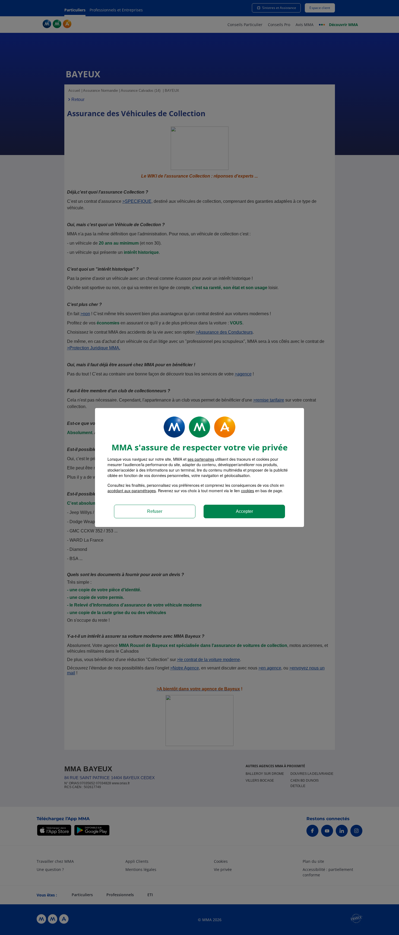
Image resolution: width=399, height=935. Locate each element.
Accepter (244, 511)
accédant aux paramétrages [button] (131, 490)
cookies (247, 490)
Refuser (154, 511)
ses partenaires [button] (201, 459)
